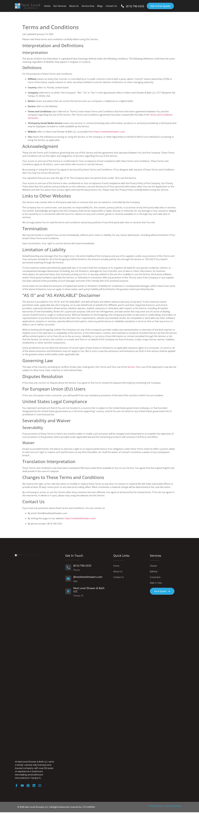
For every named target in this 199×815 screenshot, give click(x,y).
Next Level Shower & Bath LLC (89, 589)
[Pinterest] (28, 785)
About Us (74, 5)
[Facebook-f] (16, 785)
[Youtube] (22, 785)
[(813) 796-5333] (122, 6)
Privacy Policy (155, 806)
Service (131, 366)
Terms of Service (172, 806)
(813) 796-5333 (135, 6)
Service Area (88, 5)
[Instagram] (39, 785)
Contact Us (111, 5)
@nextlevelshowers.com (87, 577)
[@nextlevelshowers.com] (68, 579)
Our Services (59, 5)
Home (47, 5)
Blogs (100, 5)
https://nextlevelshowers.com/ (109, 131)
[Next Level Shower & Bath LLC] (68, 591)
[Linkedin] (33, 785)
